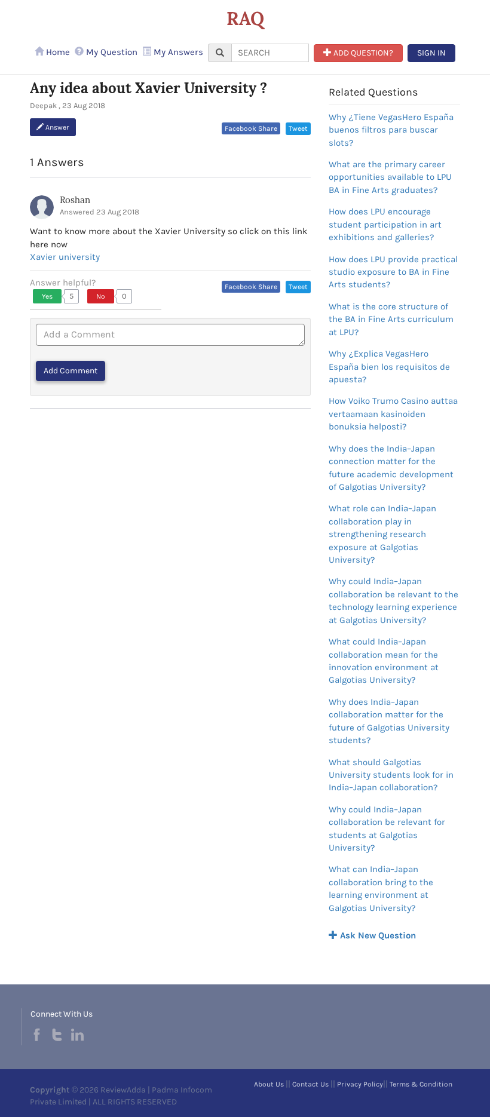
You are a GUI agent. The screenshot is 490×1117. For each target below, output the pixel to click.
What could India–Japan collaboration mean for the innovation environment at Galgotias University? (384, 660)
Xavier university (65, 256)
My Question (110, 52)
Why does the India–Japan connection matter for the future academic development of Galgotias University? (391, 467)
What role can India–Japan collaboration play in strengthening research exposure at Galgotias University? (382, 534)
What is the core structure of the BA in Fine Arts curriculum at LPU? (391, 319)
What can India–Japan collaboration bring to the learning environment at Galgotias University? (381, 888)
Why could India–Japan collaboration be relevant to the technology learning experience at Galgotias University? (393, 600)
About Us (269, 1084)
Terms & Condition (421, 1084)
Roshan (75, 199)
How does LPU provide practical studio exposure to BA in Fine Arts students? (393, 272)
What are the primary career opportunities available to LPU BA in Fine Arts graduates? (390, 177)
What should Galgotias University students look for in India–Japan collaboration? (391, 775)
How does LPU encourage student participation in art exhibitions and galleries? (385, 224)
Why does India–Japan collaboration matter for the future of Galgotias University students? (389, 720)
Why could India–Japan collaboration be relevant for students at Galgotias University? (387, 828)
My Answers (177, 52)
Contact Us (310, 1084)
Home (57, 52)
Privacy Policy (360, 1084)
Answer (56, 127)
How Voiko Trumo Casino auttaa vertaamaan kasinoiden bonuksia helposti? (393, 413)
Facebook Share (251, 128)
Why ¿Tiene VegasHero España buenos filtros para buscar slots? (391, 130)
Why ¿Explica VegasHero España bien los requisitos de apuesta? (389, 366)
